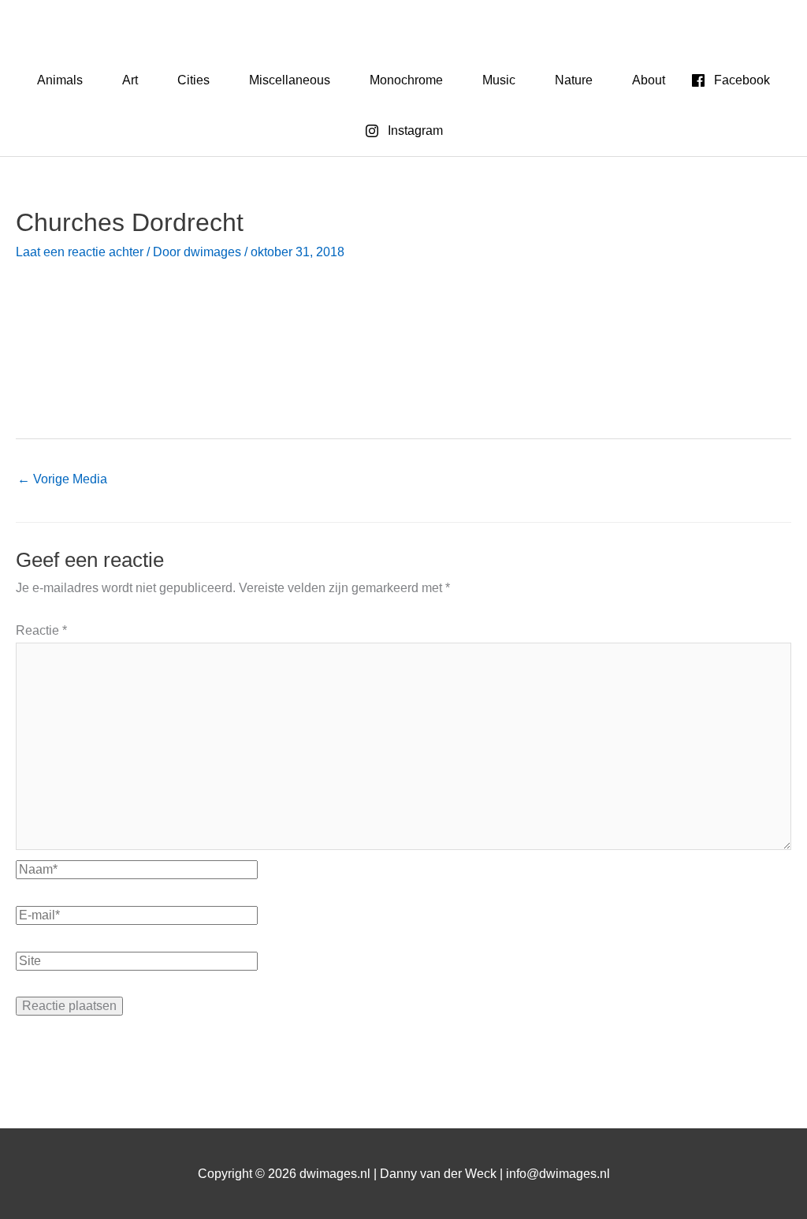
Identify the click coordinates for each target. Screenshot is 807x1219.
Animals (60, 80)
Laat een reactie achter (79, 252)
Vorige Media (62, 479)
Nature (574, 80)
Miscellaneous (289, 80)
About (648, 80)
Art (130, 80)
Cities (193, 80)
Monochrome (406, 80)
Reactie (41, 630)
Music (498, 80)
